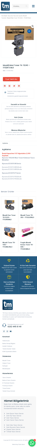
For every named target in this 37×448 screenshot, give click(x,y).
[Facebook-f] (3, 331)
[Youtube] (10, 331)
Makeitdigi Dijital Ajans (18, 444)
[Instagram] (7, 331)
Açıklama (5, 143)
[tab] (5, 143)
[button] (33, 6)
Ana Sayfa (4, 16)
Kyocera (10, 16)
